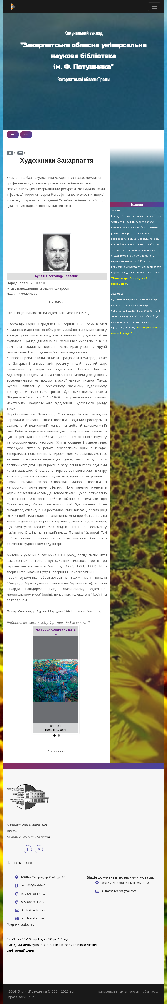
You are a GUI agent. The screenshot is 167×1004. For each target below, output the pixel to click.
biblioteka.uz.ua (34, 918)
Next (74, 679)
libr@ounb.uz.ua (35, 910)
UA (13, 134)
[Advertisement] (137, 177)
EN (26, 134)
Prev (39, 679)
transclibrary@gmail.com (120, 891)
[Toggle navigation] (154, 6)
